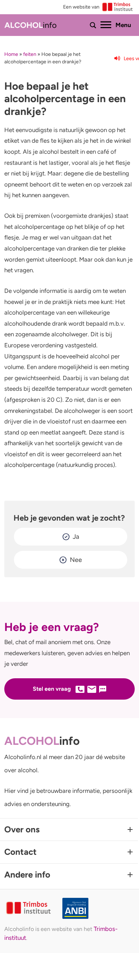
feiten (29, 54)
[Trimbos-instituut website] (29, 908)
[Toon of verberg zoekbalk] (93, 25)
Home (11, 54)
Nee (76, 560)
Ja (76, 537)
